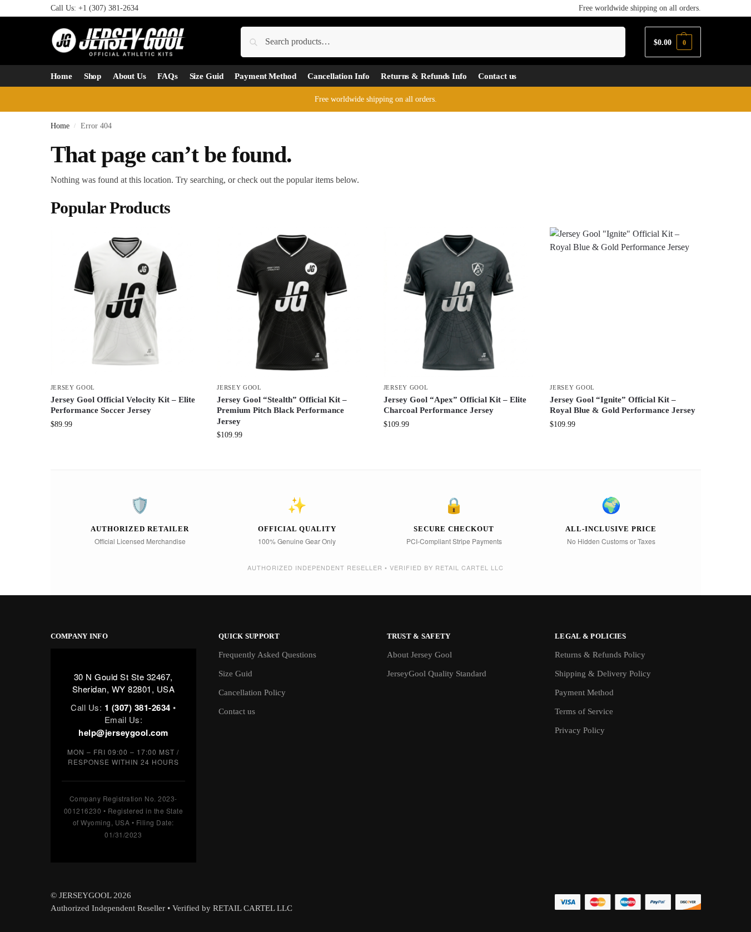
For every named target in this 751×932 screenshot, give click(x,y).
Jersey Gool (73, 387)
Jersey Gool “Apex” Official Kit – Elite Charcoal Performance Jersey (455, 405)
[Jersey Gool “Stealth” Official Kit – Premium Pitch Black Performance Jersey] (292, 302)
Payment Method (584, 692)
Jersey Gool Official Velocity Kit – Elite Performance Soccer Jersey (123, 405)
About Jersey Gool (419, 654)
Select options (125, 447)
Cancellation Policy (252, 692)
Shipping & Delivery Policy (603, 673)
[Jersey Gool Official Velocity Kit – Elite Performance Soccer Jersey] (126, 302)
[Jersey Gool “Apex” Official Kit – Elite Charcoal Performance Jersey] (459, 302)
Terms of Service (584, 711)
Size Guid (235, 673)
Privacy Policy (580, 730)
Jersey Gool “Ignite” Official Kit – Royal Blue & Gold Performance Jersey (622, 405)
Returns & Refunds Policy (600, 654)
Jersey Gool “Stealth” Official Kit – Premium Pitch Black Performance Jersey (282, 410)
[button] (672, 42)
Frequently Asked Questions (267, 654)
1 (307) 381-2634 (138, 707)
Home (60, 126)
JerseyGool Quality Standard (436, 673)
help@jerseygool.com (123, 732)
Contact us (236, 711)
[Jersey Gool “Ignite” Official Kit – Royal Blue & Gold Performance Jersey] (625, 302)
